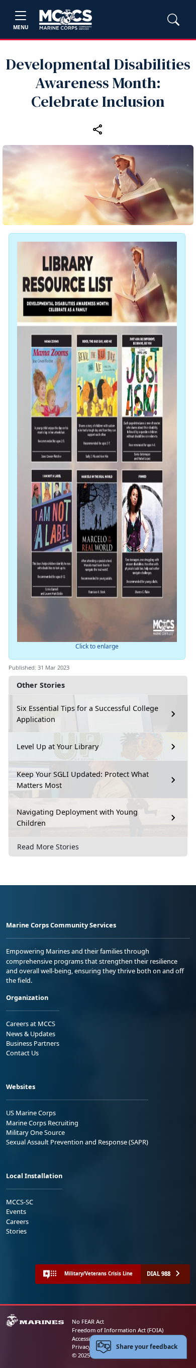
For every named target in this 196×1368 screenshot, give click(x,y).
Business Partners (32, 1043)
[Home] (65, 19)
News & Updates (30, 1033)
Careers (17, 1221)
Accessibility (87, 1338)
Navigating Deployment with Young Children (77, 817)
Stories (16, 1231)
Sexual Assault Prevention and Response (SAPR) (77, 1141)
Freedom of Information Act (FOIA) (117, 1330)
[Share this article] (98, 129)
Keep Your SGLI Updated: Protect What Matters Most (83, 779)
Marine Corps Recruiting (42, 1122)
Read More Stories (48, 846)
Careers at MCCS (30, 1023)
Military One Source (35, 1132)
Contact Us (22, 1052)
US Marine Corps (31, 1112)
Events (16, 1211)
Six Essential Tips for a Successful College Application (87, 713)
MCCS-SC (19, 1201)
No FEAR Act (88, 1321)
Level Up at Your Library (58, 746)
